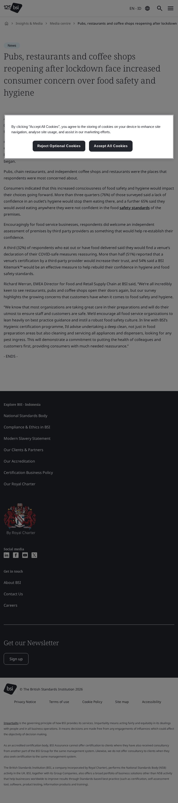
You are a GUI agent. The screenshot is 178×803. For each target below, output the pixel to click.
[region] (89, 137)
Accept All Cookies (111, 146)
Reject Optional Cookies (59, 146)
